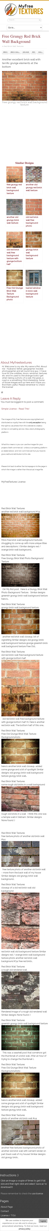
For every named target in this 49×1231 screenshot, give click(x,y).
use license (37, 1193)
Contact (5, 1211)
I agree (43, 1221)
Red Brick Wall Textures (14, 46)
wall (40, 52)
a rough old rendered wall (14, 970)
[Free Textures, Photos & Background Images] (24, 15)
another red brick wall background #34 (20, 511)
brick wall (15, 52)
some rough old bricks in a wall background (23, 784)
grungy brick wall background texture (20, 607)
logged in (18, 402)
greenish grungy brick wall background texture (24, 1023)
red (33, 52)
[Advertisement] (24, 135)
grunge (26, 52)
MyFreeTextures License (13, 482)
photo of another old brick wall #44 (19, 1118)
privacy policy (24, 1228)
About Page (7, 1207)
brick (5, 52)
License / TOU (8, 1215)
